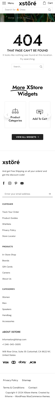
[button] (8, 3)
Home (11, 17)
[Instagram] (9, 183)
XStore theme (30, 392)
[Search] (49, 9)
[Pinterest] (15, 183)
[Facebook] (3, 183)
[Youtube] (22, 183)
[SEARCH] (41, 66)
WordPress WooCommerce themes (32, 396)
